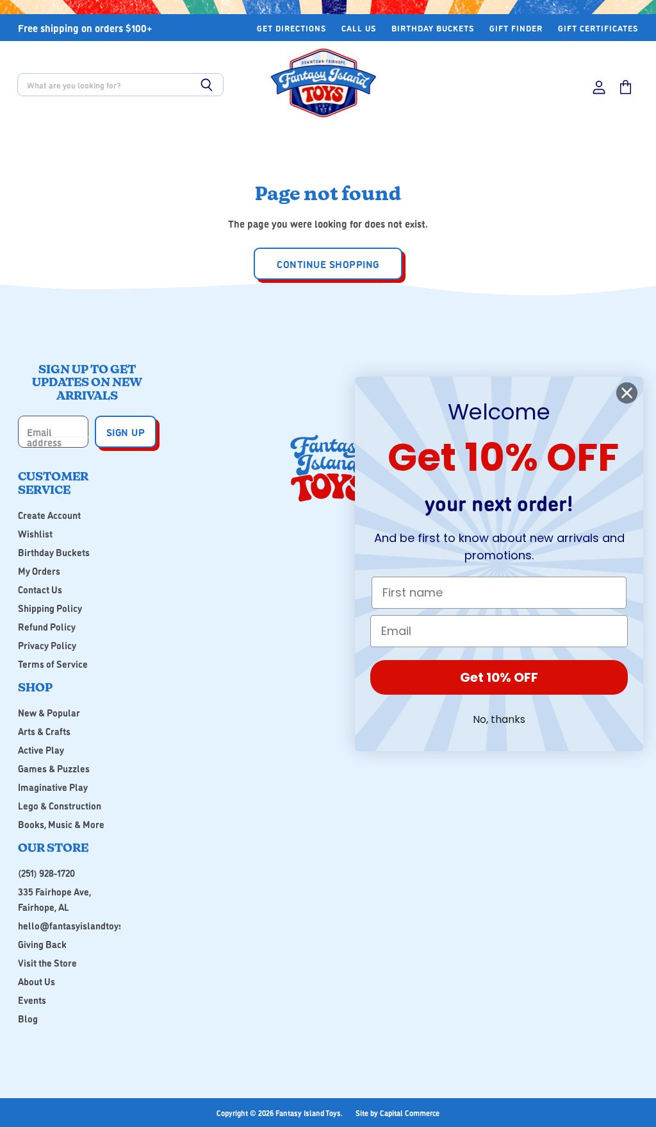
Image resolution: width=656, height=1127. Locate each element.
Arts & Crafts (44, 731)
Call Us (358, 28)
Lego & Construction (59, 805)
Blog (28, 1018)
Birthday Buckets (432, 28)
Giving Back (42, 944)
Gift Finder (516, 28)
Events (32, 999)
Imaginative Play (53, 786)
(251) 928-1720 (46, 872)
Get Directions (291, 28)
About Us (36, 981)
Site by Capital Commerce (397, 1112)
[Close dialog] (627, 393)
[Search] (207, 84)
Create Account (49, 514)
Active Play (41, 749)
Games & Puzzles (54, 768)
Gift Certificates (598, 28)
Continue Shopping (328, 264)
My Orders (39, 570)
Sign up (125, 432)
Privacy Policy (47, 645)
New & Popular (49, 712)
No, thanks (499, 719)
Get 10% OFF (499, 677)
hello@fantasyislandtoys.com (80, 925)
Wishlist (35, 533)
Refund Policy (47, 626)
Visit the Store (47, 962)
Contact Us (40, 589)
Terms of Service (53, 663)
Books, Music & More (61, 824)
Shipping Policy (50, 607)
